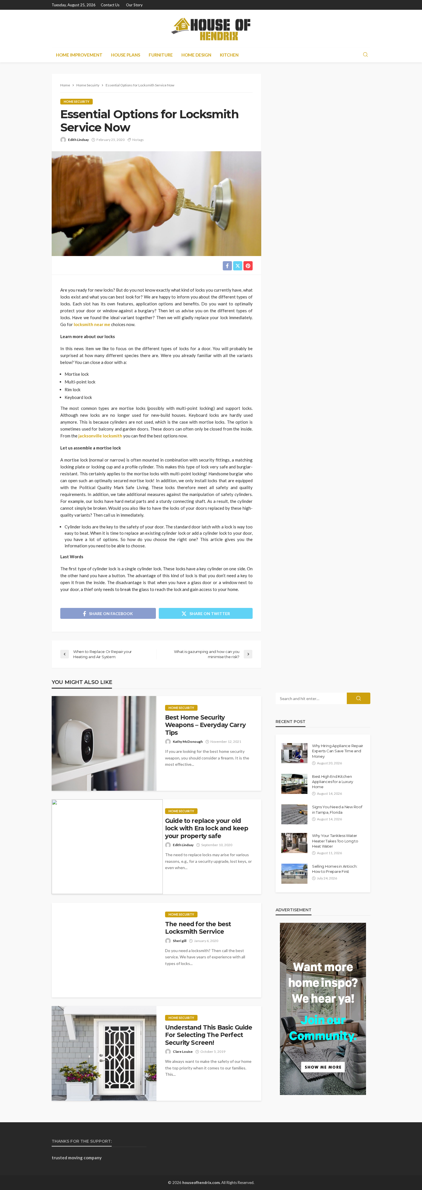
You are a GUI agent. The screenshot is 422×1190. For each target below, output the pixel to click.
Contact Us (110, 5)
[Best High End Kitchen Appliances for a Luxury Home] (294, 784)
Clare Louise (183, 1051)
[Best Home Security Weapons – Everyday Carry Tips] (104, 743)
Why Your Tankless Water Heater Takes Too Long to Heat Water (335, 840)
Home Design (196, 54)
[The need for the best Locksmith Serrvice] (104, 950)
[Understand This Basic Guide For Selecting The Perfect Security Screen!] (104, 1053)
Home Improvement (79, 54)
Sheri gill (179, 941)
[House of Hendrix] (211, 28)
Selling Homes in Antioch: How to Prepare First (334, 869)
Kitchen (229, 54)
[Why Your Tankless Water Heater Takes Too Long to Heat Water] (294, 843)
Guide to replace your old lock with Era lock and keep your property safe (206, 828)
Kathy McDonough (188, 741)
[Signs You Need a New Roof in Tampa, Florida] (294, 814)
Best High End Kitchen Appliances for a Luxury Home (332, 781)
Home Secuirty (76, 101)
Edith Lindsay (78, 139)
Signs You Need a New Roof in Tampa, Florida (337, 809)
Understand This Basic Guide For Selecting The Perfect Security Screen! (208, 1035)
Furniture (161, 54)
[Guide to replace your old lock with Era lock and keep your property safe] (107, 846)
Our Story (134, 5)
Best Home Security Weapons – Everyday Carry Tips (205, 725)
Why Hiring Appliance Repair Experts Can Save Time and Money (337, 750)
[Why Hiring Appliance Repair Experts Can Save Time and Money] (294, 753)
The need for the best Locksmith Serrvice (198, 927)
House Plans (125, 54)
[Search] (365, 54)
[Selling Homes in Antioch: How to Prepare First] (294, 874)
